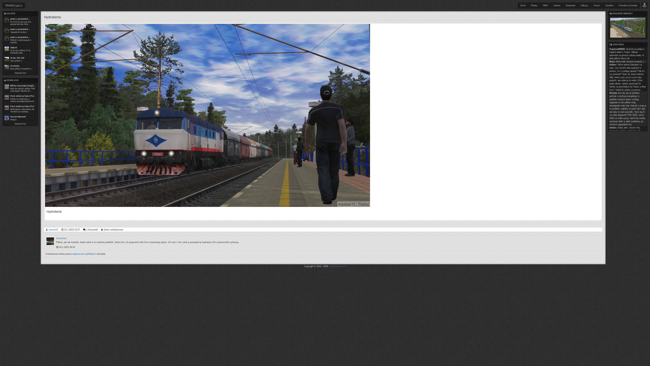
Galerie (556, 5)
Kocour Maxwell (18, 117)
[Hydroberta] (323, 115)
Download (570, 5)
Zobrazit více (20, 73)
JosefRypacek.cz (337, 266)
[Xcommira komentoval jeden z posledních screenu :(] (7, 38)
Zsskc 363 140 (17, 58)
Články (534, 5)
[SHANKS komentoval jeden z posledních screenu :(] (7, 20)
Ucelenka (14, 66)
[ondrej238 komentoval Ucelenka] (7, 67)
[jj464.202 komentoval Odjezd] (7, 49)
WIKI (545, 5)
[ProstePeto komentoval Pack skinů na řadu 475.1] (7, 107)
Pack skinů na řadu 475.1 (22, 96)
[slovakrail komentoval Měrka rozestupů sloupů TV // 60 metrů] (7, 87)
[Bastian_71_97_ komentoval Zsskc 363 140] (7, 59)
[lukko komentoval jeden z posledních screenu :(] (7, 30)
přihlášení (91, 254)
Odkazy (584, 5)
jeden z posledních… (20, 19)
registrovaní (78, 254)
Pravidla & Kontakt (628, 5)
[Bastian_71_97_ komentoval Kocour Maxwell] (7, 118)
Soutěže (609, 5)
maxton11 (53, 230)
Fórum (597, 5)
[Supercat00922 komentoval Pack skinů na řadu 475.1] (7, 97)
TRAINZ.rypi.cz (13, 5)
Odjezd (13, 47)
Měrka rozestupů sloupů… (23, 86)
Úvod (522, 5)
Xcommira (61, 238)
